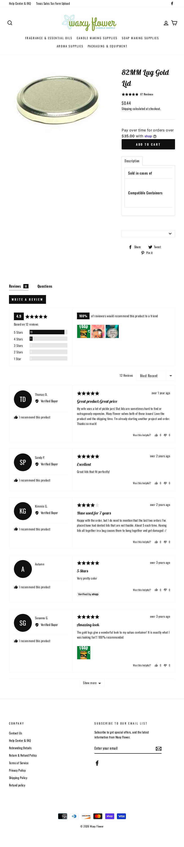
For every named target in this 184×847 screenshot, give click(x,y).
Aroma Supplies (70, 46)
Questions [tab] (45, 286)
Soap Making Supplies (140, 38)
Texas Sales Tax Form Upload (53, 3)
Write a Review (27, 299)
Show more (89, 682)
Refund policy (17, 785)
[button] (137, 94)
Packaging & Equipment (107, 46)
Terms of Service (18, 763)
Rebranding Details (20, 748)
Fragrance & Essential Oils (48, 38)
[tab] (132, 160)
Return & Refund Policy (23, 755)
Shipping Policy (18, 777)
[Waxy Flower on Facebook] (97, 763)
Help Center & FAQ (20, 3)
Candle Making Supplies (97, 38)
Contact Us (15, 733)
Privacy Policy (17, 770)
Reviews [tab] (18, 286)
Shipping (127, 108)
